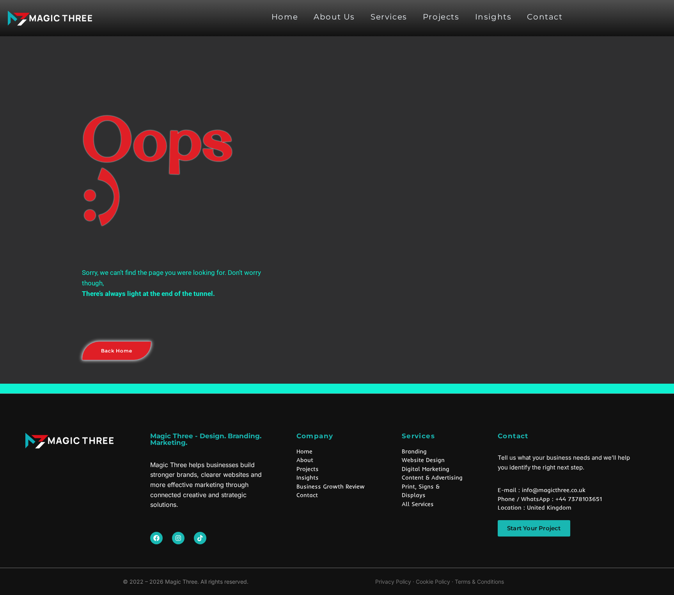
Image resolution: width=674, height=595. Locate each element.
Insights (493, 16)
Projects (441, 16)
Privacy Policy (393, 581)
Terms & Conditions (479, 581)
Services (389, 16)
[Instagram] (178, 538)
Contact (544, 16)
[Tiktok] (200, 538)
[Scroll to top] (659, 571)
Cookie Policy (433, 581)
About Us (334, 16)
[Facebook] (156, 538)
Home (284, 16)
